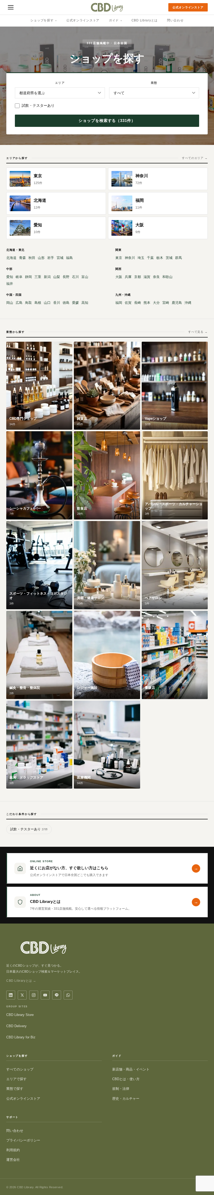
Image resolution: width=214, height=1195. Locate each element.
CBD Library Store (20, 1015)
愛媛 (75, 303)
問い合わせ (175, 20)
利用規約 (13, 1150)
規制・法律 (120, 1089)
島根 (37, 303)
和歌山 (167, 277)
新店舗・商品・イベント (131, 1069)
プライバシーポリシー (23, 1140)
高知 (84, 303)
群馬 (178, 258)
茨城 (169, 258)
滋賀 (147, 277)
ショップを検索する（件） (107, 120)
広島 (19, 303)
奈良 (156, 277)
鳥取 (28, 303)
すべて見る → (198, 331)
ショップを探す (43, 20)
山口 (47, 303)
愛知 (9, 277)
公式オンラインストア (188, 7)
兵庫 (128, 277)
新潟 (47, 277)
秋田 (31, 258)
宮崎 (165, 303)
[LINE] (56, 995)
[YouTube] (45, 995)
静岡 (28, 277)
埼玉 (141, 258)
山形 (41, 258)
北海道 (11, 258)
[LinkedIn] (10, 995)
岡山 (9, 303)
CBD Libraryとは (145, 20)
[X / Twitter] (22, 995)
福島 (69, 258)
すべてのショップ (19, 1069)
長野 (66, 277)
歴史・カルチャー (125, 1099)
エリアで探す (16, 1079)
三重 (37, 277)
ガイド (115, 20)
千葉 (150, 258)
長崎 (137, 303)
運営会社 (13, 1160)
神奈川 (130, 258)
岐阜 (19, 277)
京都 (137, 277)
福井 (9, 284)
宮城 (60, 258)
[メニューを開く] (10, 7)
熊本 (147, 303)
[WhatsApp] (68, 995)
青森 (22, 258)
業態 (154, 82)
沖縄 (188, 303)
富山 (84, 277)
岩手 (50, 258)
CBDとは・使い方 (126, 1079)
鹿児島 (177, 303)
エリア (59, 82)
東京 (118, 258)
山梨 (56, 277)
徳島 (66, 303)
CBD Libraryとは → (21, 981)
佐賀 (128, 303)
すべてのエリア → (195, 157)
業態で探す (14, 1089)
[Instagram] (33, 995)
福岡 (118, 303)
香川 (56, 303)
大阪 (118, 277)
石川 (75, 277)
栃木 (159, 258)
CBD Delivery (16, 1026)
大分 (156, 303)
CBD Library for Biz (20, 1037)
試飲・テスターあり (38, 105)
